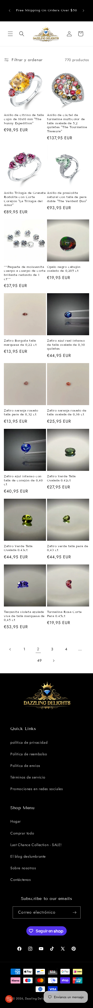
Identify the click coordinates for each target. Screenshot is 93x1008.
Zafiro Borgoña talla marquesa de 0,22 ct (20, 343)
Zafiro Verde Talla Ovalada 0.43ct (18, 548)
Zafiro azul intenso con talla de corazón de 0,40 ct (23, 480)
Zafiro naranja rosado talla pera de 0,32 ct (21, 412)
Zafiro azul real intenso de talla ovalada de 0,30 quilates (66, 344)
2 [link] (38, 649)
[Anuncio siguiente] (83, 10)
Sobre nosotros (23, 868)
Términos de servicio (27, 777)
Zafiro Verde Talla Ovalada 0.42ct (61, 478)
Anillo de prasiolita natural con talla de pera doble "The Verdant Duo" (67, 197)
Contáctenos (20, 879)
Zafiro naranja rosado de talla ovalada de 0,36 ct (66, 412)
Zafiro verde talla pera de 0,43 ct (67, 548)
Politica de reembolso (28, 754)
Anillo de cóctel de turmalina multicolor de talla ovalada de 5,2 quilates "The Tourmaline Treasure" (67, 123)
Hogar (15, 821)
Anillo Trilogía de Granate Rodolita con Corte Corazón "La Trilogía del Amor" (25, 199)
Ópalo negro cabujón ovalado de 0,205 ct (63, 269)
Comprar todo (22, 833)
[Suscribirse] (74, 912)
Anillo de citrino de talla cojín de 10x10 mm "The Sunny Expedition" (24, 119)
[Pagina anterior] (10, 649)
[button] (10, 33)
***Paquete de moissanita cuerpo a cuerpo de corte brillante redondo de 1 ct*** (24, 273)
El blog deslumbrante (28, 856)
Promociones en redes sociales (36, 788)
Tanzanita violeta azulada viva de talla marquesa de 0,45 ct (24, 616)
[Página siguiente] (53, 660)
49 (39, 660)
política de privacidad (29, 742)
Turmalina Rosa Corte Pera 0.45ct (64, 614)
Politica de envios (25, 765)
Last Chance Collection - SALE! (36, 844)
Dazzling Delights (37, 998)
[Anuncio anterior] (9, 10)
